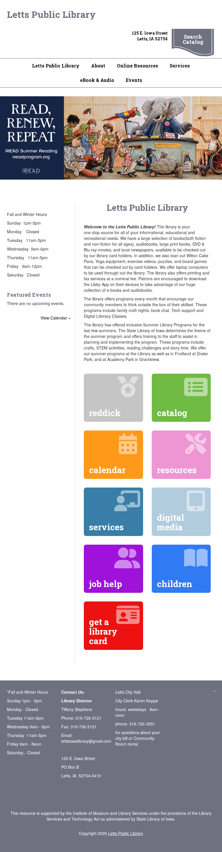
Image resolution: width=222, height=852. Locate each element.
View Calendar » (55, 318)
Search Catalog (193, 39)
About (98, 66)
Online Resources (137, 66)
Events (134, 80)
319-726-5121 (88, 718)
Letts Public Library (51, 14)
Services (180, 66)
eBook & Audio (97, 80)
